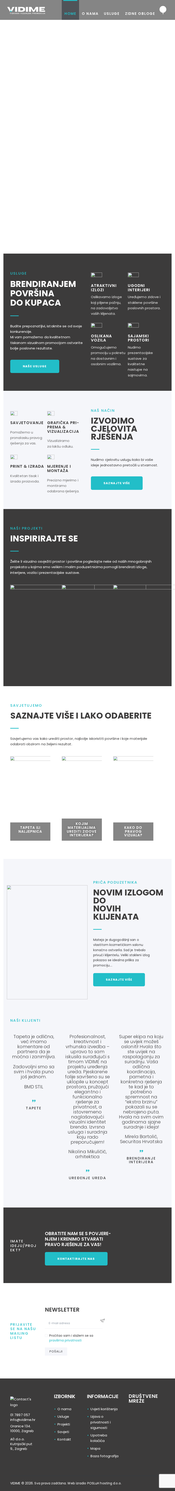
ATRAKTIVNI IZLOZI (104, 288)
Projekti (63, 1424)
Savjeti (63, 1431)
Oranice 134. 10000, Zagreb (22, 1428)
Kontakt (64, 1439)
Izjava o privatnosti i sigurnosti (100, 1422)
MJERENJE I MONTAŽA (59, 468)
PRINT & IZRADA (27, 466)
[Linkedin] (133, 1422)
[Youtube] (150, 1437)
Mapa (95, 1448)
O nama (64, 1409)
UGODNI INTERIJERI (139, 288)
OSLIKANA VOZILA (101, 338)
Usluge (63, 1416)
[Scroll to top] (170, 1486)
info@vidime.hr (22, 1419)
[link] (22, 1417)
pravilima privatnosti (65, 1340)
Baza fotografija (104, 1456)
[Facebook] (150, 1422)
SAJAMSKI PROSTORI (138, 338)
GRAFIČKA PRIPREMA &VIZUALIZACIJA (63, 427)
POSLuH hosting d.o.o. (104, 1483)
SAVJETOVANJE (27, 423)
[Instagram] (133, 1437)
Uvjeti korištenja (104, 1409)
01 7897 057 (20, 1414)
